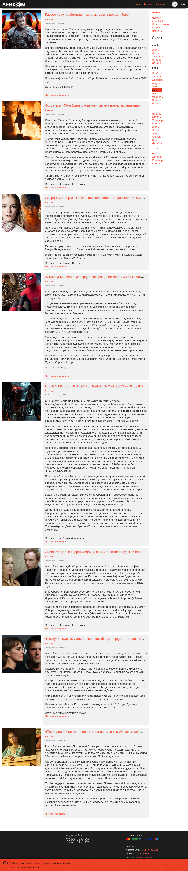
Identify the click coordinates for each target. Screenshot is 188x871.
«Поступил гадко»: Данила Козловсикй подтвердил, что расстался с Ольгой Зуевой (108, 639)
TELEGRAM (80, 840)
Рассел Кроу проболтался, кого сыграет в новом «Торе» (87, 14)
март (155, 93)
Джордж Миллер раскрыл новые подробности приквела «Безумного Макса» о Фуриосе (111, 198)
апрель (156, 90)
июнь (155, 53)
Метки (156, 12)
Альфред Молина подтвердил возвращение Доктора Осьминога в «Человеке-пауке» (109, 277)
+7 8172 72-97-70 (141, 854)
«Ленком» (158, 21)
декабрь (157, 62)
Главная (136, 4)
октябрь (157, 76)
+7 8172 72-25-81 (149, 850)
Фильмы (148, 4)
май (154, 86)
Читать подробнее (30, 867)
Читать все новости (57, 95)
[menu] (98, 4)
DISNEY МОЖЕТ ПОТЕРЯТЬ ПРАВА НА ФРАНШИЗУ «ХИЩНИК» (95, 386)
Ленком (49, 19)
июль (155, 49)
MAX (87, 840)
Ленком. (157, 30)
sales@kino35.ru (144, 857)
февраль (157, 56)
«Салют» (157, 27)
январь (156, 59)
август (156, 83)
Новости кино (160, 24)
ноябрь (156, 73)
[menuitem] (136, 4)
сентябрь (158, 79)
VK (70, 840)
